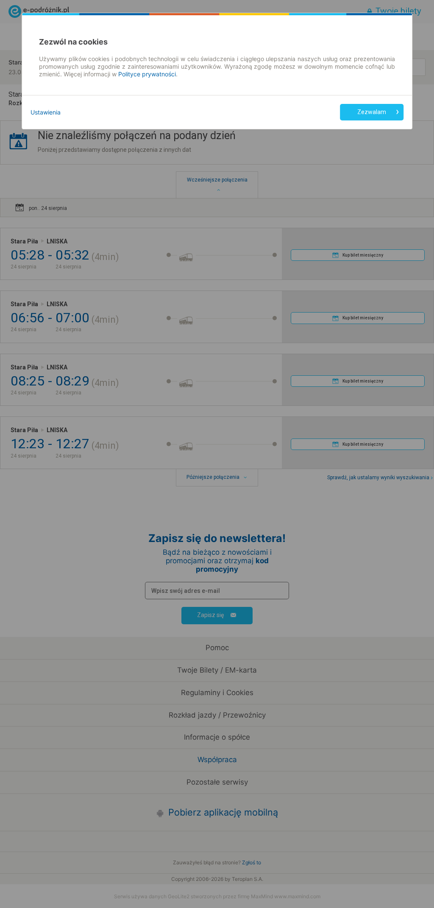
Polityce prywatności (147, 74)
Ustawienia (46, 112)
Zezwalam (371, 112)
